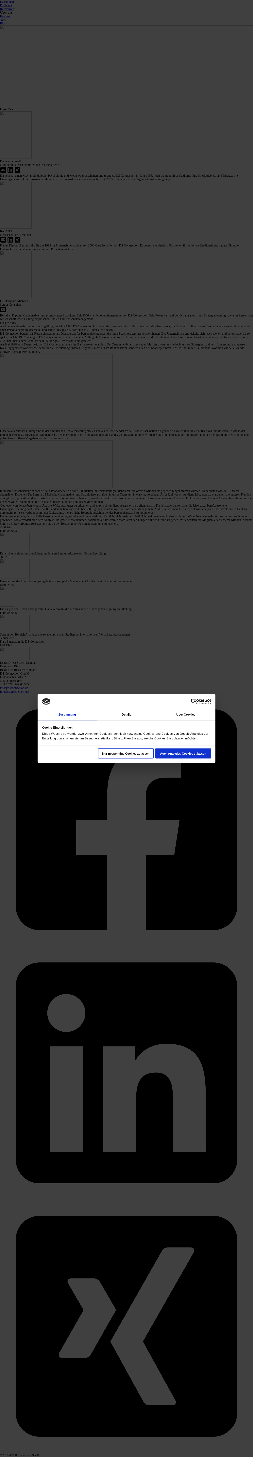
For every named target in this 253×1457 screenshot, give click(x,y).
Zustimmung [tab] (67, 714)
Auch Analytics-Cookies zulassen (183, 753)
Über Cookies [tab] (185, 714)
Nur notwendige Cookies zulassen (125, 753)
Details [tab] (126, 714)
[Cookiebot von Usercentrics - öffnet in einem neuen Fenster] (194, 702)
